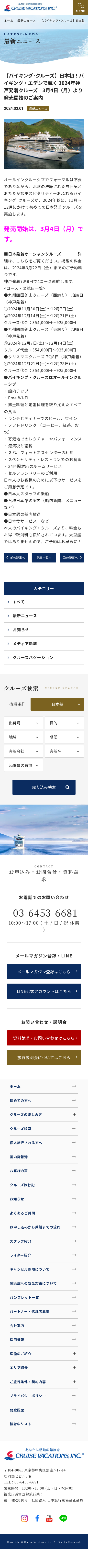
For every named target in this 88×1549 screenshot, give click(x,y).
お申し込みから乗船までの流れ (35, 1226)
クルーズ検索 (20, 1128)
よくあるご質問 (22, 1213)
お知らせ (21, 629)
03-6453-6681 (45, 912)
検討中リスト (21, 1423)
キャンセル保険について (30, 1269)
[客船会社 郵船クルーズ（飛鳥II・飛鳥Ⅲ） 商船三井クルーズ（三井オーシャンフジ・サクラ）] (23, 751)
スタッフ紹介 (21, 1241)
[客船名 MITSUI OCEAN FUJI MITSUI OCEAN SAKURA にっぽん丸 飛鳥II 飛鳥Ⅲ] (64, 751)
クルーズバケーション (33, 657)
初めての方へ (21, 1100)
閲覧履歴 (17, 1409)
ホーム (8, 20)
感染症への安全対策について (33, 1283)
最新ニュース (26, 20)
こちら (22, 261)
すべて (18, 602)
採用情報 (17, 1339)
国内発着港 (19, 1156)
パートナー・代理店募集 (30, 1311)
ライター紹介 (20, 1255)
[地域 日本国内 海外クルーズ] (23, 737)
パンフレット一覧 (24, 1297)
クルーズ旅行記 (22, 1184)
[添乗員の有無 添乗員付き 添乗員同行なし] (23, 765)
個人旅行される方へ (26, 1142)
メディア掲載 (25, 643)
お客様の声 (19, 1170)
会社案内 (17, 1325)
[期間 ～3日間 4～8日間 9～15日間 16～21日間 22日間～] (64, 737)
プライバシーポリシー (28, 1395)
